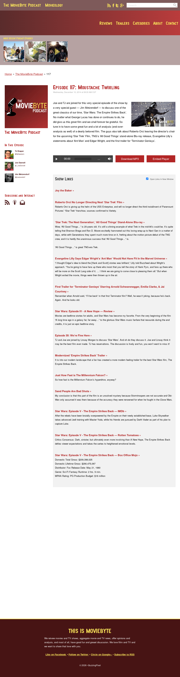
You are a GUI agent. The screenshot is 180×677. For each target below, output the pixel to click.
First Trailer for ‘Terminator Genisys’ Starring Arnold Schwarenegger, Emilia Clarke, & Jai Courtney (109, 289)
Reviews (105, 23)
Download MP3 (130, 159)
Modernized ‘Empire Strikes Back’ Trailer (80, 355)
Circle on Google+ (101, 654)
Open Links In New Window (161, 179)
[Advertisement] (128, 68)
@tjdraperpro (19, 154)
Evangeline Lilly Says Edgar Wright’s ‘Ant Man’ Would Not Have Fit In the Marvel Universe (110, 258)
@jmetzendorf (20, 177)
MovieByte (43, 23)
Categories (141, 23)
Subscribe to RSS (124, 654)
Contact (172, 23)
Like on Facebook (56, 654)
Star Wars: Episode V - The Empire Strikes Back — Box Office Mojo (96, 455)
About (157, 23)
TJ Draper (19, 151)
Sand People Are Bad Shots (72, 391)
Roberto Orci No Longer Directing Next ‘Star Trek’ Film (89, 202)
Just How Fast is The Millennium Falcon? (80, 375)
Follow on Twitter (79, 654)
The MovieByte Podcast (22, 5)
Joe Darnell (20, 162)
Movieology (54, 5)
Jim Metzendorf (22, 174)
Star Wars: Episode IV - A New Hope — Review (84, 311)
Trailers (122, 23)
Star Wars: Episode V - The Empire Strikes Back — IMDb (90, 411)
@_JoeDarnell (20, 165)
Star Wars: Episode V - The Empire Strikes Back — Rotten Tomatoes (97, 435)
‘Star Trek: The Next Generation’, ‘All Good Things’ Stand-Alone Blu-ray (99, 222)
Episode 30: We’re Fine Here (72, 335)
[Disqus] (114, 548)
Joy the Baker (64, 190)
